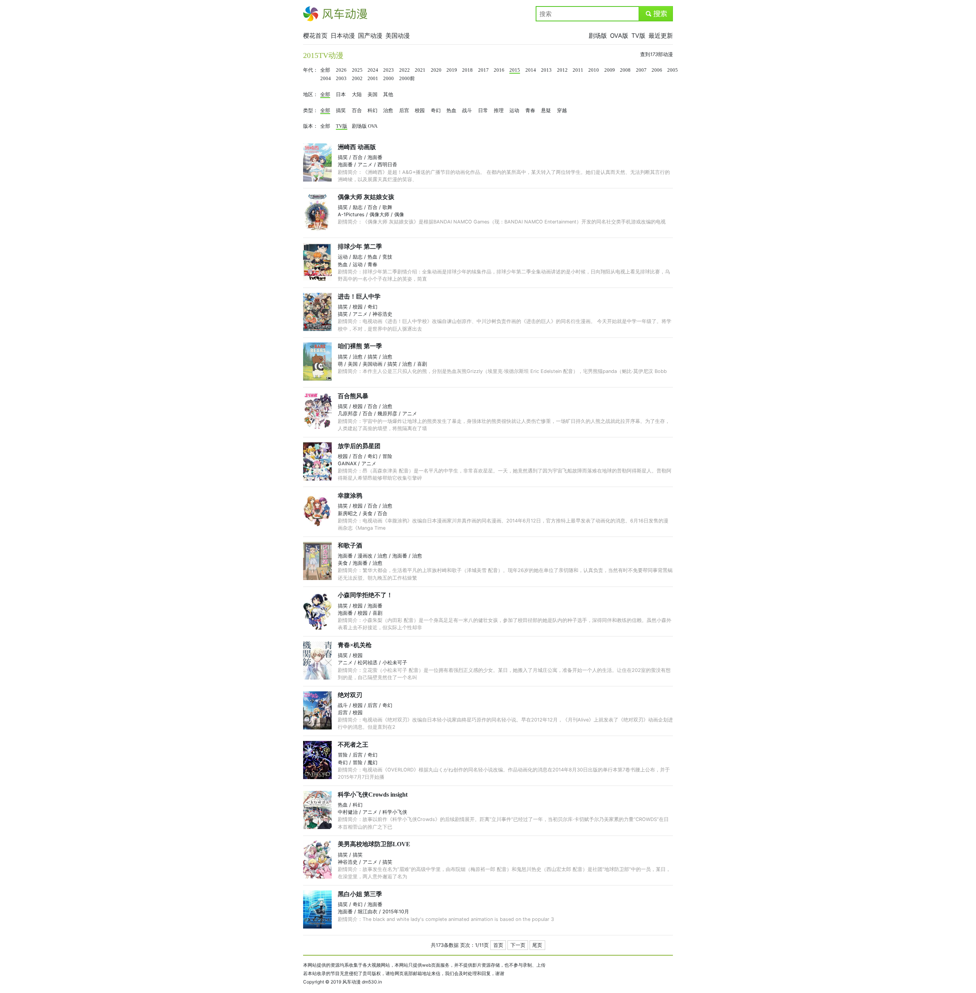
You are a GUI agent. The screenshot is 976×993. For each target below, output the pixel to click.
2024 (373, 70)
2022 (404, 70)
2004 (325, 78)
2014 (530, 70)
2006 (657, 70)
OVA (372, 126)
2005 (672, 70)
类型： (310, 110)
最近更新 (661, 35)
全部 (325, 70)
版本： (310, 126)
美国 (372, 94)
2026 (341, 70)
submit (656, 14)
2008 (625, 70)
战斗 (467, 110)
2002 (357, 78)
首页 (498, 945)
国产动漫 (370, 35)
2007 (641, 70)
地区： (310, 94)
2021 (420, 70)
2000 (388, 78)
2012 (562, 70)
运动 (514, 110)
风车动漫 (315, 14)
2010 (593, 70)
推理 (499, 110)
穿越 (562, 110)
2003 (341, 78)
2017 (483, 70)
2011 (578, 70)
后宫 (404, 110)
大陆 (357, 94)
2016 (499, 70)
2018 (467, 70)
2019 (451, 70)
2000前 (407, 78)
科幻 (372, 110)
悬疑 (546, 110)
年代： (310, 70)
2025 (357, 70)
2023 (388, 70)
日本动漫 (343, 35)
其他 (388, 94)
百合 (357, 110)
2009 (609, 70)
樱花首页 (315, 35)
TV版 (638, 35)
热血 (451, 110)
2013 (546, 70)
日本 (341, 94)
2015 (514, 70)
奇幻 (436, 110)
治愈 (388, 110)
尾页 (537, 945)
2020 (436, 70)
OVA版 (619, 35)
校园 (420, 110)
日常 (483, 110)
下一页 (517, 945)
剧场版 (598, 35)
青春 (530, 110)
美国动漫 (397, 35)
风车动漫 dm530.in (362, 982)
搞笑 (341, 110)
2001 (373, 78)
